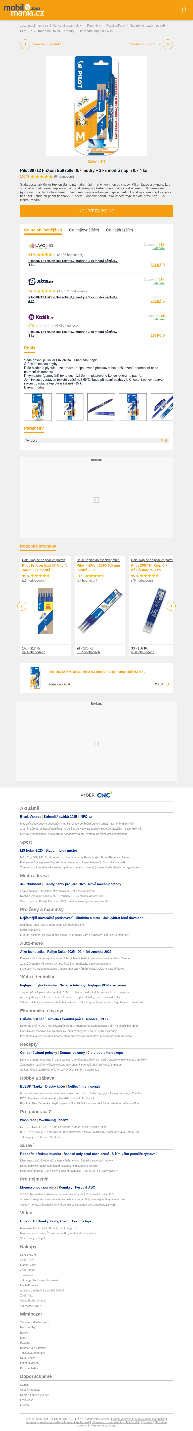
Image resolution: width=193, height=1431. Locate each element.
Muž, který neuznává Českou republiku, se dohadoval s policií (58, 1233)
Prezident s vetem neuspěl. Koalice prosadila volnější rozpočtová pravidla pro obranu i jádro (76, 1035)
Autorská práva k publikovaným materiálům (139, 1418)
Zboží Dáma (27, 1269)
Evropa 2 (25, 1404)
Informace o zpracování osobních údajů (116, 1422)
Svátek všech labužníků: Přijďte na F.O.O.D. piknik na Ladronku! (59, 1069)
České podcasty (30, 1389)
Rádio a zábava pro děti (34, 1394)
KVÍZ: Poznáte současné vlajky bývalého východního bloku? (57, 1098)
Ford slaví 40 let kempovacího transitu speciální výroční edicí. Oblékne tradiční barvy (72, 968)
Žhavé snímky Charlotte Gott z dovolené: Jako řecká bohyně (57, 890)
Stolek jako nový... (31, 929)
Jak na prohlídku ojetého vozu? (39, 1280)
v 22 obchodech (88, 652)
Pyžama (25, 1342)
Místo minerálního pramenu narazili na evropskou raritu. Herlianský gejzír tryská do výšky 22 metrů (80, 1093)
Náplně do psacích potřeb (147, 25)
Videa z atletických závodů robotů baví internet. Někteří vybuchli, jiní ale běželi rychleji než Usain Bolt (81, 1002)
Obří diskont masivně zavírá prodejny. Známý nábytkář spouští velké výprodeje (68, 1030)
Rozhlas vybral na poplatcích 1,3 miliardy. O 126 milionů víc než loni (61, 895)
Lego (23, 1337)
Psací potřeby (115, 25)
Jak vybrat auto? (30, 1305)
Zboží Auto (26, 1295)
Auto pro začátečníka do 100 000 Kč (42, 1290)
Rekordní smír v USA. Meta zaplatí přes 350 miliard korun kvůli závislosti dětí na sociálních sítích (79, 1025)
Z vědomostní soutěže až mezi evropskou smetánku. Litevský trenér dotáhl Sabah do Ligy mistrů (79, 867)
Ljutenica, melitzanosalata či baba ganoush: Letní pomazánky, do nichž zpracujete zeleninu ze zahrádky (83, 1059)
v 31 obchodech (142, 652)
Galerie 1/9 (96, 162)
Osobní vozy (28, 1264)
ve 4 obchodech (33, 652)
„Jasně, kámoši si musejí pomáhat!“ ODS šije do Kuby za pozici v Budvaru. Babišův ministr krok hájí (81, 828)
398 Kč (156, 265)
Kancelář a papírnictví (67, 25)
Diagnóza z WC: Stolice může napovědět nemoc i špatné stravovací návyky (66, 1160)
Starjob (24, 1384)
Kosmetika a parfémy (33, 1347)
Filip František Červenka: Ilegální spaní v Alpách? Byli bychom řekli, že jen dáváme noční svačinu (79, 1103)
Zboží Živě (26, 1259)
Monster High (28, 1327)
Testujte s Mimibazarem (34, 1322)
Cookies (147, 1422)
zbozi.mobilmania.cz (34, 25)
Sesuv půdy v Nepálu (33, 1238)
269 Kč (156, 301)
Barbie (24, 1332)
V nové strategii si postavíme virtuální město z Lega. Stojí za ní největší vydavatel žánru (73, 1199)
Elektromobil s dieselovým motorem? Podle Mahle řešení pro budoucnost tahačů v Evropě (75, 958)
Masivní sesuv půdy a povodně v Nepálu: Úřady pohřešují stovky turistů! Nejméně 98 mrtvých (77, 823)
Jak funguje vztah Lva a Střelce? (40, 1137)
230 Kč (156, 335)
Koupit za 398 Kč (96, 211)
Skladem (159, 248)
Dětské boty (27, 1357)
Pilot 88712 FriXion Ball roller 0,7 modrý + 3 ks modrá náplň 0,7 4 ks (83, 170)
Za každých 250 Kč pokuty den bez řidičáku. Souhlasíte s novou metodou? (66, 963)
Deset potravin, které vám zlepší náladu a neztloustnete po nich (59, 1165)
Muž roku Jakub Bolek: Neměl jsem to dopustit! (48, 1228)
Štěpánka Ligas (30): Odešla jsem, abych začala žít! (52, 924)
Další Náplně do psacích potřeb (43, 560)
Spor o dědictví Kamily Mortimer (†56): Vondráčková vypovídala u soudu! (64, 901)
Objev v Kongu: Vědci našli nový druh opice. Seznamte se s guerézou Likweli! (67, 1204)
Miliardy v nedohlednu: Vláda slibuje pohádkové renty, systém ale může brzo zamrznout (73, 833)
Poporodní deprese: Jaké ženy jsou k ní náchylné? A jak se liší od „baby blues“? (69, 1170)
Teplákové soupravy (32, 1352)
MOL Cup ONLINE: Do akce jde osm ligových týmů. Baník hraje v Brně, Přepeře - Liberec (75, 857)
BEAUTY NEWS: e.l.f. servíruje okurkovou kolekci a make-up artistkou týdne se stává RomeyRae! (80, 1131)
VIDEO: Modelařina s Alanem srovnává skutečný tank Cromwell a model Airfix (67, 1194)
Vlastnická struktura (103, 1425)
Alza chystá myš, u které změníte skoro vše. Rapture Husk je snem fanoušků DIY (70, 997)
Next (171, 606)
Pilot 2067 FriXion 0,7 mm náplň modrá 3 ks (152, 567)
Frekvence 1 (28, 1399)
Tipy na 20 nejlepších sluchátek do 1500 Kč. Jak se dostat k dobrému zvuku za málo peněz (76, 992)
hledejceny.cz (28, 1254)
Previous (22, 606)
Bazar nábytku (29, 1368)
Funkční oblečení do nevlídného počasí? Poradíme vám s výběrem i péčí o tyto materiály (74, 934)
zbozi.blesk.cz (29, 1275)
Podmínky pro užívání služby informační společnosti (57, 1422)
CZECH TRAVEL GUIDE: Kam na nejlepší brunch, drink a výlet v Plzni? (63, 1126)
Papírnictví (94, 25)
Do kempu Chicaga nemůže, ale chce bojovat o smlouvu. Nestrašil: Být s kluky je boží (72, 862)
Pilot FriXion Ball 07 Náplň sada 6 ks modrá (44, 567)
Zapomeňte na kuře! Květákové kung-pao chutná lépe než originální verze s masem (71, 1064)
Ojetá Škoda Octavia (32, 1300)
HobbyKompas (29, 1285)
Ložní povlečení (29, 1362)
